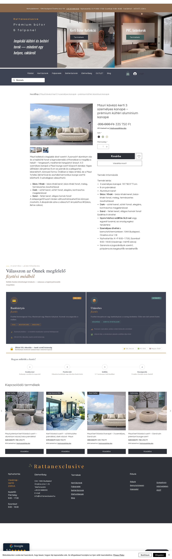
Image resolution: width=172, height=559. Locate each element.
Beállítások (145, 555)
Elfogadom (159, 555)
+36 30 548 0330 (72, 9)
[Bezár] (168, 555)
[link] (128, 73)
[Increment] (107, 146)
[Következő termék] (170, 410)
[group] (86, 423)
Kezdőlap (34, 94)
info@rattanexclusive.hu (45, 496)
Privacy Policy (118, 555)
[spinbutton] (103, 146)
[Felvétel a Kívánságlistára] (139, 156)
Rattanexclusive (59, 466)
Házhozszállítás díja (118, 128)
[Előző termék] (1, 410)
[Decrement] (99, 146)
